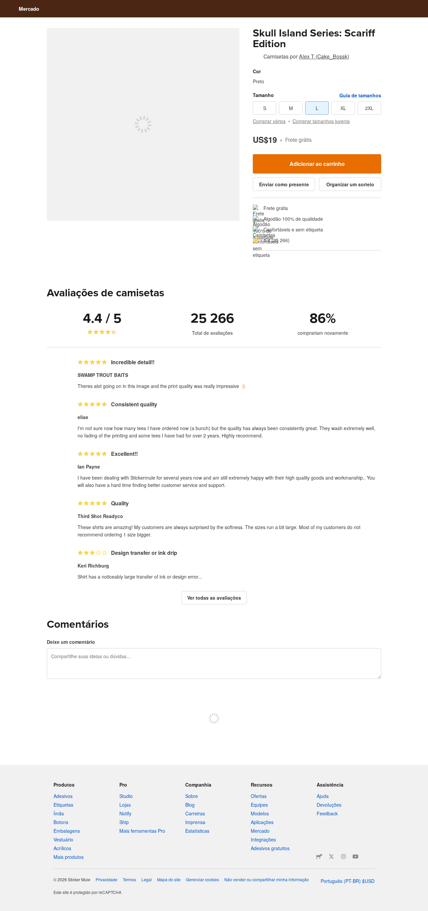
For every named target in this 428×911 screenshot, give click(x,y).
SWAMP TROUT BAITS (103, 375)
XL (343, 108)
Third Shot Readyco (100, 516)
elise (83, 417)
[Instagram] (343, 856)
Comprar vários (269, 121)
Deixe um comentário (71, 641)
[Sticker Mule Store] (319, 856)
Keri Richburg (93, 565)
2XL (369, 108)
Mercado (29, 8)
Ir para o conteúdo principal (5, 5)
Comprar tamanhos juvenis (321, 121)
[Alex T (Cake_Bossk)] (257, 57)
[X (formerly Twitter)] (331, 856)
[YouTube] (355, 856)
